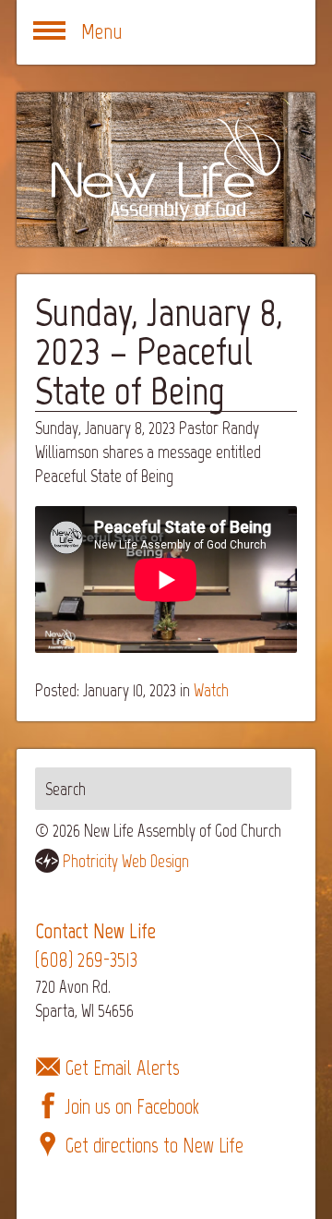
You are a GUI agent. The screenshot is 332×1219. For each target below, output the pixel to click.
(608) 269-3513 (86, 959)
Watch (211, 690)
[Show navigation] (49, 32)
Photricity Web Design (126, 861)
